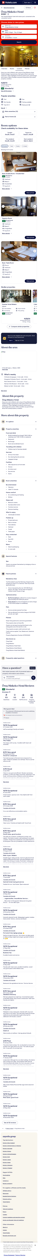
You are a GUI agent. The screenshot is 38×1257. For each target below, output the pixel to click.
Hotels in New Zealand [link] (9, 1143)
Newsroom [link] (5, 1193)
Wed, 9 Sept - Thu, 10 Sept (13, 32)
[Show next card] (35, 56)
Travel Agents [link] (6, 1201)
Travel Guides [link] (6, 1232)
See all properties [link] (9, 7)
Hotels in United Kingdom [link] (9, 1154)
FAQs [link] (4, 1178)
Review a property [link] (7, 1183)
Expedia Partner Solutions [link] (9, 1196)
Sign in (10, 340)
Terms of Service (20, 1255)
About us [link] (5, 1227)
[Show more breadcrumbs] (3, 1128)
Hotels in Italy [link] (6, 1157)
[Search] (33, 678)
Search (19, 42)
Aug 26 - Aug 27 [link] (10, 134)
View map (5, 369)
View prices (30, 193)
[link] (34, 7)
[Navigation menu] (35, 2)
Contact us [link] (5, 1180)
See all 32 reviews (6, 91)
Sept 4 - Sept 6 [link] (28, 141)
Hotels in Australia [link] (7, 1148)
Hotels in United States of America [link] (12, 1145)
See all (3, 108)
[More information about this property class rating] (8, 14)
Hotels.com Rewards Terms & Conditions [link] (13, 1220)
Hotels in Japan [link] (7, 1159)
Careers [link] (5, 1230)
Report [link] (7, 717)
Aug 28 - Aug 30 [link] (10, 141)
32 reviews (5, 692)
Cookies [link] (5, 1214)
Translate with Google (9, 808)
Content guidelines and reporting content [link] (14, 1217)
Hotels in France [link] (7, 1151)
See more (4, 391)
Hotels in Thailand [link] (7, 1168)
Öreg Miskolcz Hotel (11, 27)
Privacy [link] (4, 1211)
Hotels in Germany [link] (7, 1165)
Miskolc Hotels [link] (9, 1128)
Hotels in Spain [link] (7, 1162)
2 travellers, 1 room (11, 38)
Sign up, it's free (19, 340)
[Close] (35, 1245)
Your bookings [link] (6, 1175)
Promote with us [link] (7, 1199)
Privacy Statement (9, 1255)
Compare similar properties (20, 326)
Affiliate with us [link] (7, 1190)
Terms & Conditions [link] (8, 1209)
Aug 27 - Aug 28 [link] (28, 134)
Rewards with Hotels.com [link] (9, 1235)
